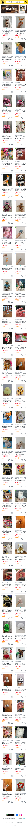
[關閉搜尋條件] (13, 2)
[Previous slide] (2, 22)
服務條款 (7, 822)
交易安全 (14, 825)
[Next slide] (12, 22)
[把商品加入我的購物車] (12, 39)
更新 (24, 818)
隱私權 (12, 822)
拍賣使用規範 (19, 822)
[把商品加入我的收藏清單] (9, 39)
